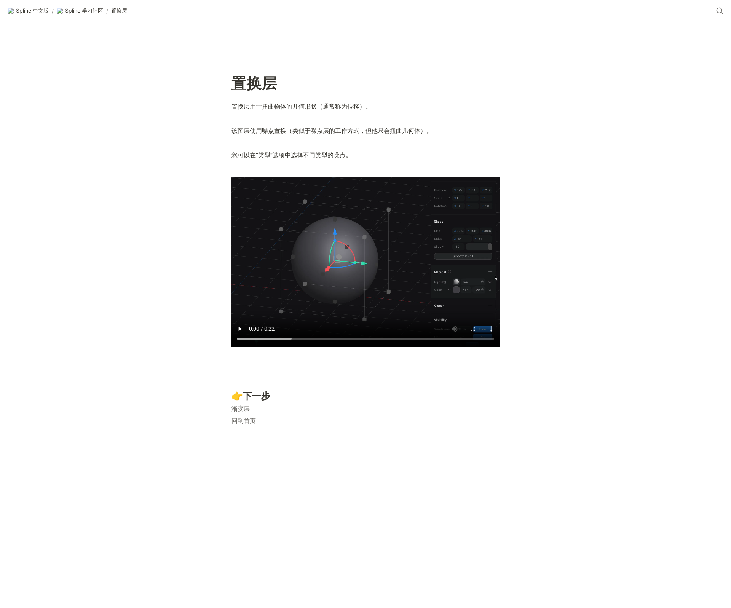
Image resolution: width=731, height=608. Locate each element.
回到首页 (243, 420)
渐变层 (240, 408)
